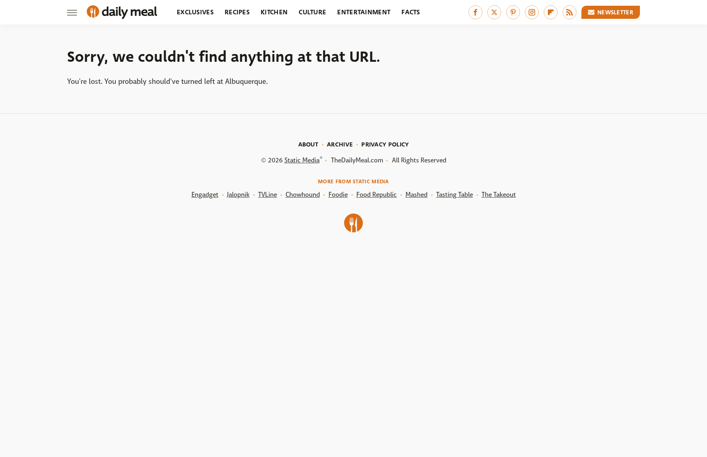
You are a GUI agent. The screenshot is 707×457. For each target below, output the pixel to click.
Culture (312, 12)
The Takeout (499, 194)
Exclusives (195, 12)
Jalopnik (238, 194)
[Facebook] (475, 12)
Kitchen (274, 12)
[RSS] (569, 12)
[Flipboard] (551, 12)
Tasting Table (454, 194)
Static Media (302, 160)
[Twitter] (494, 12)
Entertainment (363, 12)
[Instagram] (532, 12)
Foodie (338, 194)
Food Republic (376, 194)
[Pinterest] (513, 12)
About (308, 144)
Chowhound (303, 194)
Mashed (416, 194)
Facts (410, 12)
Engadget (204, 194)
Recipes (237, 12)
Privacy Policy (385, 144)
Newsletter (615, 12)
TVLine (267, 194)
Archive (340, 144)
